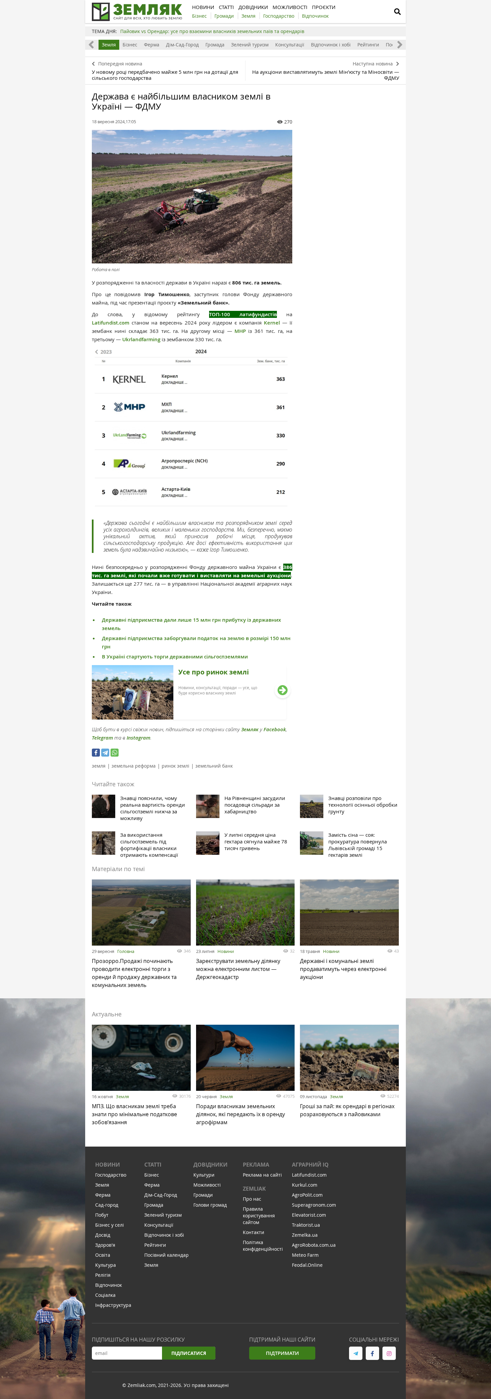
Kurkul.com (304, 1185)
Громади (203, 1195)
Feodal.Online (307, 1265)
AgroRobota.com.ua (314, 1245)
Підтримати (282, 1353)
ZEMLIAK (254, 1188)
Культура (105, 1265)
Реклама (256, 1164)
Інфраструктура (113, 1305)
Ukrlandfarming (141, 339)
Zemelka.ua (305, 1235)
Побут (102, 1215)
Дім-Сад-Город (182, 44)
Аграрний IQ (310, 1164)
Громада (214, 44)
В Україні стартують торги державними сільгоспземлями (175, 656)
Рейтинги (368, 44)
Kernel (272, 322)
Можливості (207, 1185)
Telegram (102, 737)
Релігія (103, 1275)
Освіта (102, 1255)
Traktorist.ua (306, 1225)
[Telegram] (105, 753)
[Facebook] (96, 753)
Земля (109, 44)
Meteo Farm (305, 1255)
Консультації (289, 44)
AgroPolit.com (307, 1195)
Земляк (250, 729)
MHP (240, 331)
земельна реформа (134, 766)
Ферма (151, 44)
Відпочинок (108, 1285)
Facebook (275, 729)
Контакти (253, 1232)
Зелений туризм (250, 44)
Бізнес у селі (109, 1225)
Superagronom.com (314, 1205)
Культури (203, 1175)
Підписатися (188, 1353)
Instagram (138, 737)
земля (99, 766)
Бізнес (130, 44)
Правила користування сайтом (259, 1215)
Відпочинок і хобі (331, 44)
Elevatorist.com (309, 1215)
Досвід (102, 1235)
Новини (225, 951)
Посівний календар (166, 1255)
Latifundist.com (110, 322)
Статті (152, 1164)
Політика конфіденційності (263, 1245)
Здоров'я (105, 1245)
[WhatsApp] (115, 753)
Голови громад (210, 1205)
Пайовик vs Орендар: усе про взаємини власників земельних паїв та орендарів (212, 31)
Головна (125, 951)
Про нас (252, 1199)
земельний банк (214, 766)
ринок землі (175, 766)
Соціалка (105, 1295)
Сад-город (106, 1205)
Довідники (210, 1164)
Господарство (110, 1175)
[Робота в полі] (192, 196)
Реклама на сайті (262, 1175)
